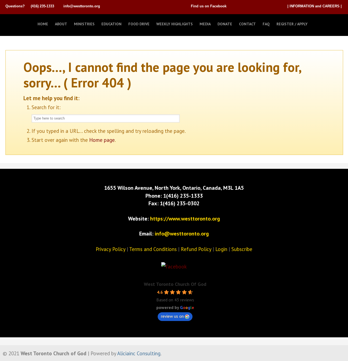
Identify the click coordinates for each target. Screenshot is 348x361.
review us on (172, 316)
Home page (102, 140)
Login (221, 249)
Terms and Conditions (153, 249)
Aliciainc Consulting (138, 353)
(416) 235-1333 (42, 6)
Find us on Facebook (208, 6)
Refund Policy (196, 249)
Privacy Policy (110, 249)
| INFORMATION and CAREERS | (314, 6)
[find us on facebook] (174, 266)
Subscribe (241, 249)
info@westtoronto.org (81, 6)
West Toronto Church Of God (175, 284)
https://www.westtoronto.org (185, 218)
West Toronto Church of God (32, 22)
